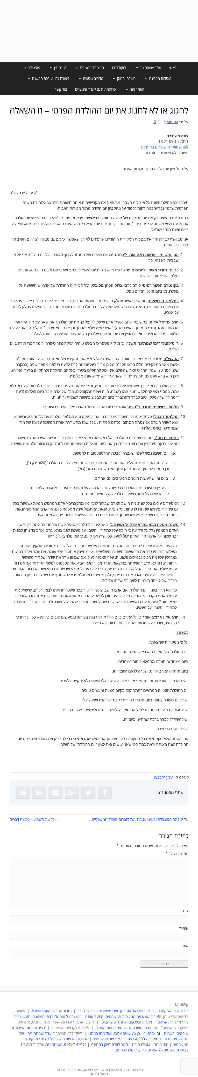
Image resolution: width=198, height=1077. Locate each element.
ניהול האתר (99, 1073)
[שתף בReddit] (23, 793)
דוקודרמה (119, 68)
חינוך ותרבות (163, 777)
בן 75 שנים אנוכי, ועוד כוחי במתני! (113, 1033)
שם (185, 911)
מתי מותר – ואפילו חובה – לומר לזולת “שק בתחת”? (130, 1044)
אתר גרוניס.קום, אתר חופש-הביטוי (125, 1022)
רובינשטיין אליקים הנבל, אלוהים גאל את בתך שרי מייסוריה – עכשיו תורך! (132, 1011)
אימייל (183, 928)
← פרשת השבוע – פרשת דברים (34, 819)
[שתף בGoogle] (72, 793)
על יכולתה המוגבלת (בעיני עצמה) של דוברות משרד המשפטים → (137, 819)
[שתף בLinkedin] (39, 793)
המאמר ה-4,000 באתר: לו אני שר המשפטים (126, 1039)
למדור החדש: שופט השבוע (51, 1011)
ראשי (172, 68)
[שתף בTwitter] (88, 793)
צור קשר (61, 89)
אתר (185, 945)
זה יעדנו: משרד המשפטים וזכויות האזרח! (125, 1028)
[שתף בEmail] (56, 793)
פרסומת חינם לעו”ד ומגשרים (95, 89)
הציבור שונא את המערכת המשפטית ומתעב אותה (123, 1016)
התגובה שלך (176, 853)
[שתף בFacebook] (105, 793)
